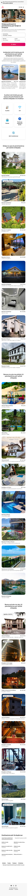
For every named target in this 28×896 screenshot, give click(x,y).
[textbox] (7, 40)
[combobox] (13, 35)
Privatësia (11, 889)
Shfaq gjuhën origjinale (8, 3)
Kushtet (16, 889)
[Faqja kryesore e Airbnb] (3, 7)
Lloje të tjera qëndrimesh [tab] (7, 838)
